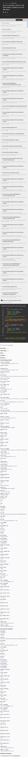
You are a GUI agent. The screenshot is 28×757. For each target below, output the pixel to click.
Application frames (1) (10, 20)
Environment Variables (6, 629)
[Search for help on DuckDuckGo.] (5, 12)
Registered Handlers (6, 753)
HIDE (8, 15)
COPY (4, 15)
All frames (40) (19, 20)
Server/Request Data (6, 360)
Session (2, 358)
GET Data (3, 348)
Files (1, 353)
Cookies (2, 355)
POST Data (3, 350)
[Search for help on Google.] (3, 12)
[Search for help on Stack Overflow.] (7, 12)
